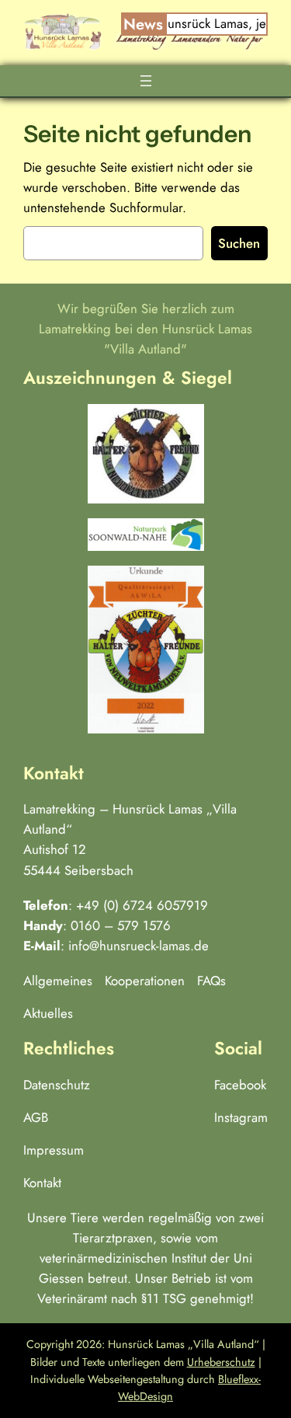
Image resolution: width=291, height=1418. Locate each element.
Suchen (239, 243)
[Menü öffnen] (146, 80)
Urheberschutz (221, 1362)
